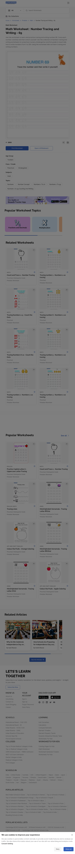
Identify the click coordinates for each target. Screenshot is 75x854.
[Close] (55, 407)
